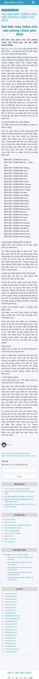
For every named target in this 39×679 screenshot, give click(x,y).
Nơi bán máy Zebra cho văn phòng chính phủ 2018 (19, 17)
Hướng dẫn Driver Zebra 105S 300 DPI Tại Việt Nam (20, 573)
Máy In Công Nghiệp (12, 530)
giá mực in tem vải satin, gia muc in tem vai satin (19, 456)
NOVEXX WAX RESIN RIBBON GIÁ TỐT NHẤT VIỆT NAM (19, 500)
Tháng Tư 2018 (10, 638)
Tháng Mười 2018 (11, 621)
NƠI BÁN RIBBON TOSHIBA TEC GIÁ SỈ (19, 496)
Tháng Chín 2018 (11, 624)
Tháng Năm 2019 (11, 602)
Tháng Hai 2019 (10, 610)
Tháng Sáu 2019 (10, 599)
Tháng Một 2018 (10, 646)
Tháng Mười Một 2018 (12, 618)
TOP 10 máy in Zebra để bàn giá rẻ (17, 489)
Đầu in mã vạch (10, 522)
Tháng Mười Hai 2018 (12, 616)
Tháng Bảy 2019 (10, 596)
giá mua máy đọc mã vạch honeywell (18, 525)
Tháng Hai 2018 (10, 643)
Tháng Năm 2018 (11, 635)
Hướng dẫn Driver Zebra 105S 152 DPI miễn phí (20, 563)
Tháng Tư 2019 (10, 604)
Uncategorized (10, 541)
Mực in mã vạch (10, 539)
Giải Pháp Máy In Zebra (10, 10)
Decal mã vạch (10, 519)
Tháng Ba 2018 (10, 640)
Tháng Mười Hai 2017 (12, 649)
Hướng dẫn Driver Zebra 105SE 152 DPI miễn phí (20, 578)
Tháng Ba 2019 (10, 607)
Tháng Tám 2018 (11, 627)
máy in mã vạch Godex (13, 533)
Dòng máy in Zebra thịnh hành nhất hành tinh (20, 558)
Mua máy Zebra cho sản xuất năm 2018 (16, 453)
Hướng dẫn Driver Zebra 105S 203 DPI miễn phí (20, 568)
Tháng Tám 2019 (11, 593)
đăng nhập (12, 464)
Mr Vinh (9, 444)
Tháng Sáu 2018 (10, 632)
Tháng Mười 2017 (11, 651)
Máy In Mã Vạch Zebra (13, 2)
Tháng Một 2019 (10, 613)
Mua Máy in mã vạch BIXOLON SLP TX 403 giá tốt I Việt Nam (20, 505)
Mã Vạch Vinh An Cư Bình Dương (16, 554)
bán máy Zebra (11, 48)
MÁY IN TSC (9, 536)
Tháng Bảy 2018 (10, 629)
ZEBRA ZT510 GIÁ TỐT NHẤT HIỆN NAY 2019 (19, 492)
